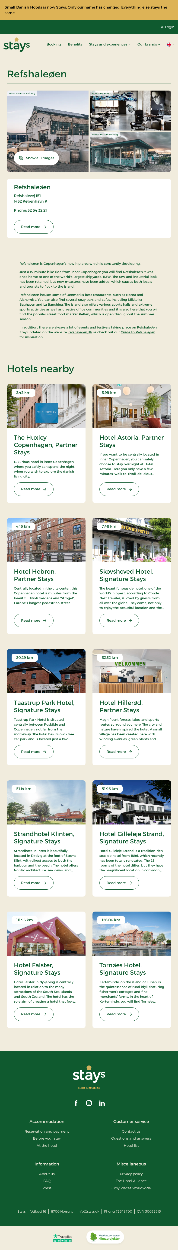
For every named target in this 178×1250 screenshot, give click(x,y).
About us (47, 1174)
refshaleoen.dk (80, 332)
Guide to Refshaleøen (138, 332)
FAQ (47, 1181)
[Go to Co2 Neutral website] (105, 1238)
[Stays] (16, 44)
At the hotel (47, 1145)
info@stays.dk (88, 1211)
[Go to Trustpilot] (62, 1238)
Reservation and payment (47, 1131)
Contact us (131, 1131)
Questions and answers (131, 1138)
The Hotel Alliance (131, 1181)
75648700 (124, 1211)
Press (46, 1188)
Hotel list (131, 1145)
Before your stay (47, 1138)
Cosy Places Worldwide (131, 1188)
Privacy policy (131, 1174)
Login (170, 27)
